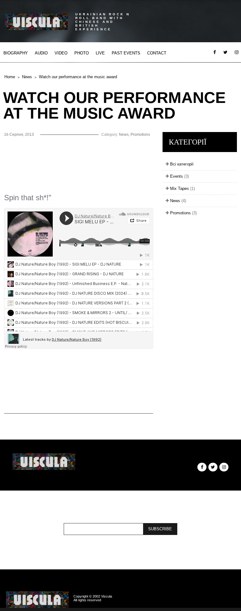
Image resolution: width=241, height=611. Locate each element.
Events (179, 176)
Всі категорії (181, 164)
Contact (156, 53)
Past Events (126, 53)
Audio (41, 53)
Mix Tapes (182, 188)
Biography (15, 53)
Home (9, 76)
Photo (81, 53)
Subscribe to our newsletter (119, 519)
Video (61, 53)
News (27, 76)
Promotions (140, 134)
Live (100, 53)
